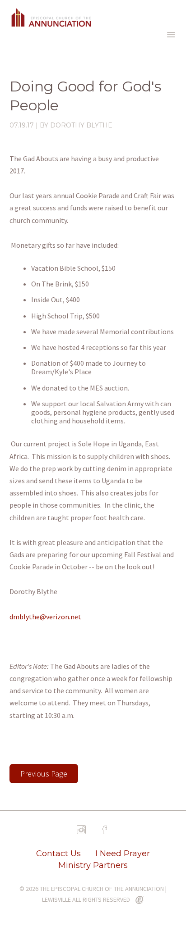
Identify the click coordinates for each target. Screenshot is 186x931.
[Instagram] (81, 830)
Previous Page (43, 773)
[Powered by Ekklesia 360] (139, 900)
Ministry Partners (93, 865)
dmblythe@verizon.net (45, 616)
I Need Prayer (122, 853)
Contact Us (58, 853)
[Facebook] (104, 830)
